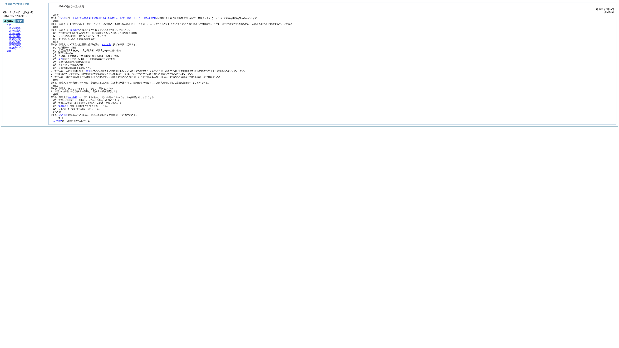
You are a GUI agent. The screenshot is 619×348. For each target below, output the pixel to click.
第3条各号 (63, 106)
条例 (60, 59)
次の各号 (74, 30)
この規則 (63, 18)
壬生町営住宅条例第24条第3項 (114, 18)
